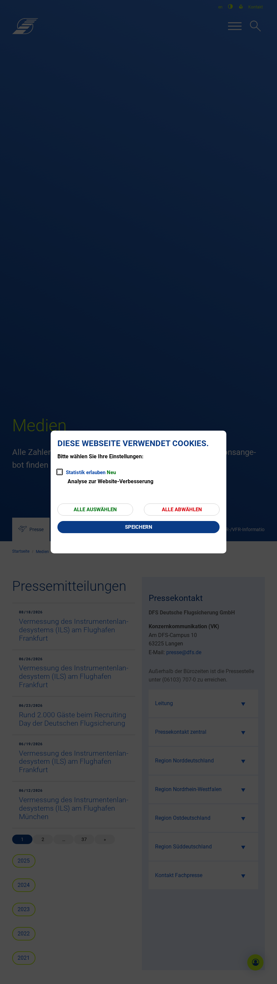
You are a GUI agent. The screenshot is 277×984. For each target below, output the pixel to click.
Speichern (138, 527)
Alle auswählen (95, 510)
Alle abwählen (182, 510)
